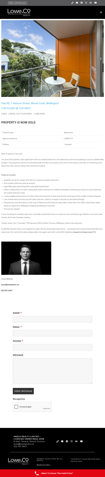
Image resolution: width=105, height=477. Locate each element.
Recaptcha (19, 398)
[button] (17, 3)
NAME (17, 312)
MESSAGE (18, 355)
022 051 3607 (20, 446)
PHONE (18, 341)
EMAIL (17, 326)
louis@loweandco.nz (24, 444)
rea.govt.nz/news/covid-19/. (84, 232)
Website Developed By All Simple (50, 459)
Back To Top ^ (44, 465)
